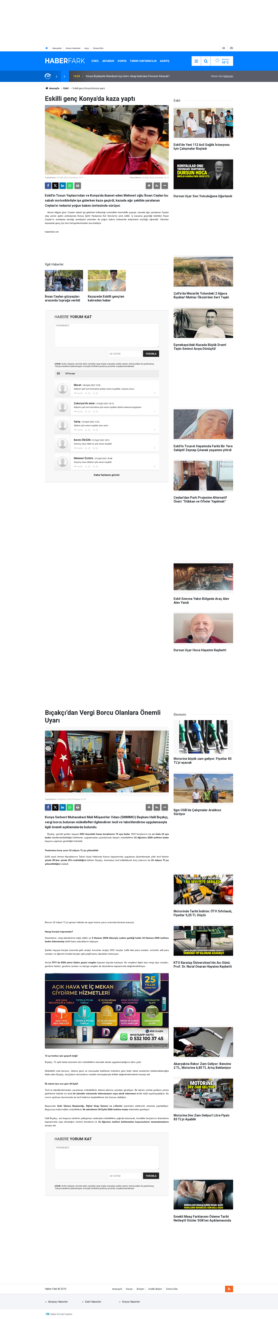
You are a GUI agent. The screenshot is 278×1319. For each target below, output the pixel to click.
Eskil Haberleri (93, 1301)
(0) (89, 393)
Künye (129, 1289)
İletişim (140, 1289)
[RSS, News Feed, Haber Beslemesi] (229, 1289)
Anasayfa (54, 88)
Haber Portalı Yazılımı (61, 1314)
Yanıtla (80, 393)
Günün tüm (222, 76)
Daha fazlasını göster (107, 474)
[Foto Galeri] (231, 48)
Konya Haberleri (131, 1301)
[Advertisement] (96, 22)
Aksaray (108, 60)
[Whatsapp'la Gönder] (70, 185)
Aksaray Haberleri (58, 1301)
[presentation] (56, 76)
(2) (89, 411)
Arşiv (86, 48)
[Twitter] (55, 185)
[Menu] (196, 61)
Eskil (95, 60)
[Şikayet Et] (154, 393)
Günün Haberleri (73, 48)
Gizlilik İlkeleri (155, 1289)
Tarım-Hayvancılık (143, 60)
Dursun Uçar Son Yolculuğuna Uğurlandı (108, 76)
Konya (122, 60)
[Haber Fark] (65, 60)
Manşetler (57, 48)
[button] (149, 185)
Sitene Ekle (98, 48)
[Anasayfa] (46, 48)
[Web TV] (223, 48)
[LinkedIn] (62, 185)
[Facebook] (48, 185)
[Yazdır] (77, 185)
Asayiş (164, 60)
